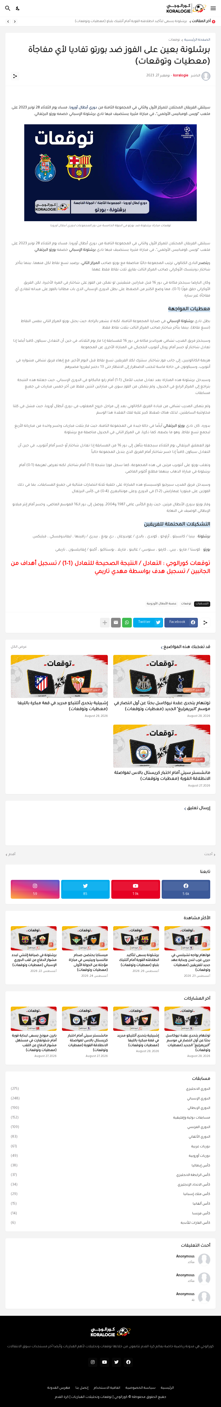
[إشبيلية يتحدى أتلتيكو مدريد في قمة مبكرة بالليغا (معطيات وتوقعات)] (136, 1019)
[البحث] (7, 8)
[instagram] (92, 1362)
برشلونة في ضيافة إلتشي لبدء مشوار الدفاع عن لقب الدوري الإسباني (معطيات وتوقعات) (34, 960)
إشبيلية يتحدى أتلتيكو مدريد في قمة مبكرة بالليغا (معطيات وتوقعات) (63, 706)
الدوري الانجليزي (110, 1089)
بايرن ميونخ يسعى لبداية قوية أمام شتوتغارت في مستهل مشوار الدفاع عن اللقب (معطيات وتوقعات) (34, 1043)
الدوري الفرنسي (110, 1127)
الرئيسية (167, 1388)
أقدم (12, 854)
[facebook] (128, 1362)
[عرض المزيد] (105, 622)
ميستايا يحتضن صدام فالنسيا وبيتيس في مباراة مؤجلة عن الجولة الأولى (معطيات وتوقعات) (88, 963)
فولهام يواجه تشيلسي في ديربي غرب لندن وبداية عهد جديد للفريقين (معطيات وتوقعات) (190, 963)
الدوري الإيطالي (110, 1108)
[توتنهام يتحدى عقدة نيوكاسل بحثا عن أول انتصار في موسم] (187, 1019)
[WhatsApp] (127, 622)
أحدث (208, 854)
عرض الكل (19, 647)
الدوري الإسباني (110, 1099)
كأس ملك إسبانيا (110, 1194)
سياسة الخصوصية (141, 1388)
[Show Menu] (213, 8)
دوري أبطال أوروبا (83, 108)
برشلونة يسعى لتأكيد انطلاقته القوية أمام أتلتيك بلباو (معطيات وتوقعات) (131, 21)
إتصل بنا (81, 1388)
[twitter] (116, 1362)
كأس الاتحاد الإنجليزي (110, 1185)
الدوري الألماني (110, 1137)
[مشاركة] (15, 76)
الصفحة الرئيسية (197, 40)
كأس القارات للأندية (110, 1223)
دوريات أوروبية (110, 1156)
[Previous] (15, 21)
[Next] (8, 21)
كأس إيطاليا (110, 1166)
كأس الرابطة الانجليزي (110, 1175)
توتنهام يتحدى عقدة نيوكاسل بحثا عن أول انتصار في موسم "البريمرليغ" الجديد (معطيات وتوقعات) (162, 706)
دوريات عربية (110, 1147)
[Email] (116, 622)
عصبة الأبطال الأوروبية (162, 603)
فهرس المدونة (58, 1388)
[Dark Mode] (18, 8)
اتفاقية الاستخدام (107, 1388)
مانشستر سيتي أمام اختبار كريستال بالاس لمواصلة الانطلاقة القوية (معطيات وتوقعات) (162, 776)
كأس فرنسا (110, 1214)
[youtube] (104, 1362)
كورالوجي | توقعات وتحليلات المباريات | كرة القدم (91, 1397)
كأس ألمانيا (110, 1204)
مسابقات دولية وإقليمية (110, 1118)
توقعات (174, 40)
